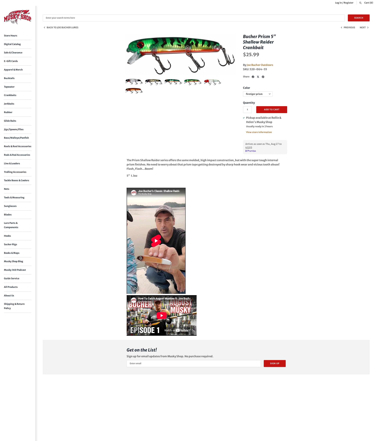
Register (348, 2)
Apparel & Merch (13, 69)
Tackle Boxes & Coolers (16, 180)
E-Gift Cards (11, 61)
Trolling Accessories (15, 172)
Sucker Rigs (10, 244)
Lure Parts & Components (11, 225)
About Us (9, 295)
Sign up (274, 363)
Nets (6, 189)
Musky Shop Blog (13, 261)
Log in (338, 2)
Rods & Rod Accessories (17, 154)
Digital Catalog (12, 44)
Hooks (7, 235)
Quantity (249, 102)
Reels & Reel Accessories (17, 146)
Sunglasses (10, 206)
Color (246, 87)
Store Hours (10, 35)
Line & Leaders (12, 163)
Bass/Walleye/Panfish (16, 137)
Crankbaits (10, 95)
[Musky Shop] (17, 17)
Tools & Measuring (14, 197)
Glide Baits (10, 120)
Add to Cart (272, 109)
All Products (11, 287)
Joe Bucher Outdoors (260, 65)
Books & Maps (11, 253)
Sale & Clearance (13, 52)
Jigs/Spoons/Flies (14, 129)
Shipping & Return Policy (14, 306)
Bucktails (9, 78)
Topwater (9, 86)
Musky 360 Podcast (15, 269)
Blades (8, 214)
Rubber (8, 112)
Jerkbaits (9, 103)
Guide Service (11, 278)
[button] (131, 55)
